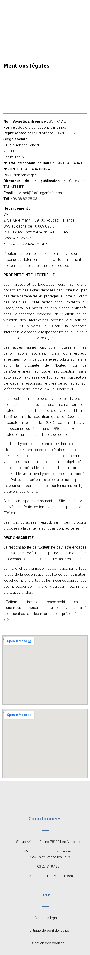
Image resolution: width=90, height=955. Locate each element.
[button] (44, 41)
